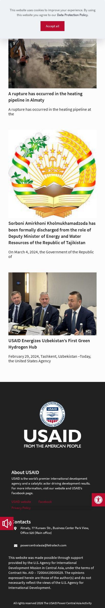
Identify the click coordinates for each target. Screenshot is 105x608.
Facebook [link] (45, 502)
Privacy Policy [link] (21, 508)
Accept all (52, 26)
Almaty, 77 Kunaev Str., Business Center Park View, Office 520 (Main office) (54, 530)
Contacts (21, 521)
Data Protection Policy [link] (72, 15)
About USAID (25, 472)
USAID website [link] (21, 502)
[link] (98, 499)
